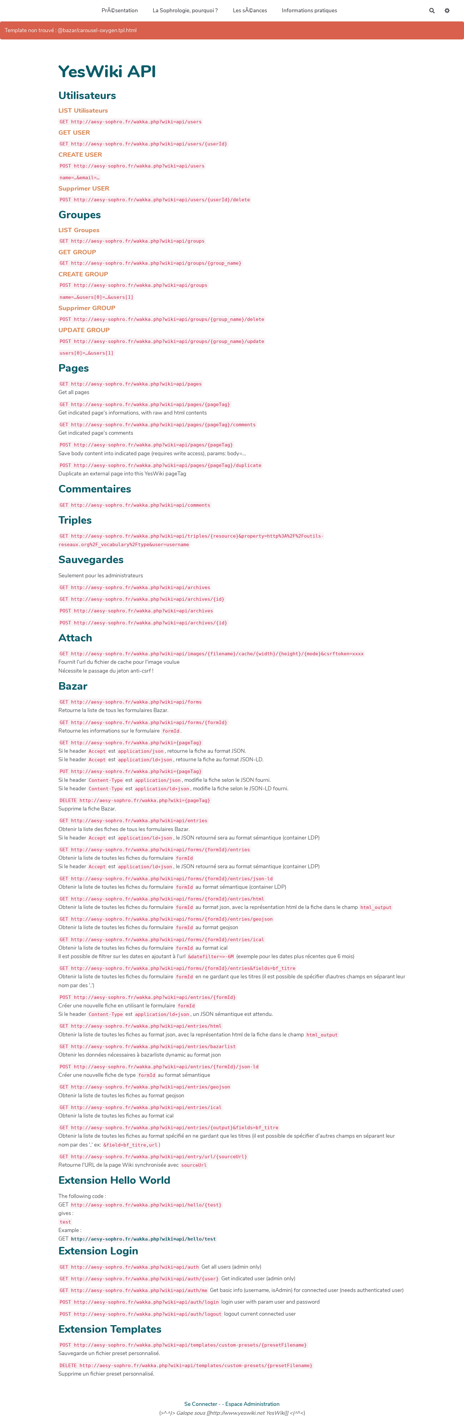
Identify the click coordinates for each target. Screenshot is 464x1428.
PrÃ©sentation (120, 10)
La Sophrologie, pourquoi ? (185, 10)
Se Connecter (200, 1404)
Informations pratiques (309, 10)
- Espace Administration (251, 1404)
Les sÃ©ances (250, 10)
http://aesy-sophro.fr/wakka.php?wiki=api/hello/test (143, 1239)
